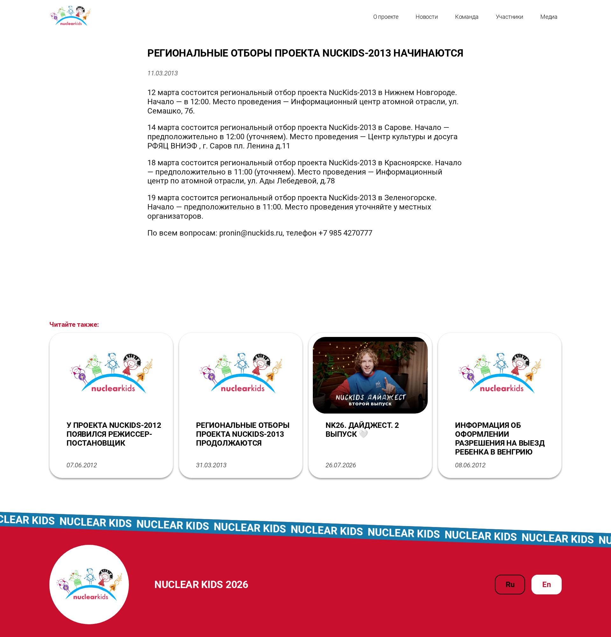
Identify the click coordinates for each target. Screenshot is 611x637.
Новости (427, 16)
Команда (467, 16)
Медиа (549, 16)
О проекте (385, 16)
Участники (509, 16)
